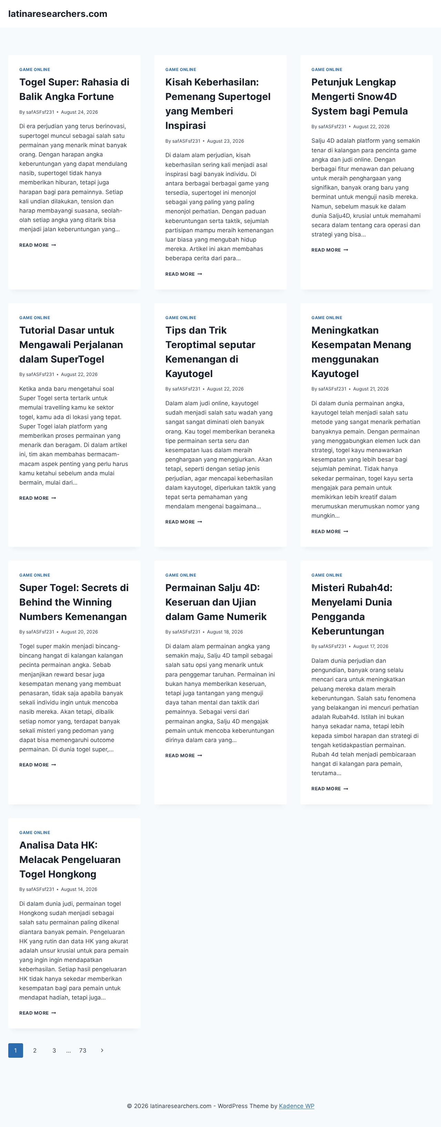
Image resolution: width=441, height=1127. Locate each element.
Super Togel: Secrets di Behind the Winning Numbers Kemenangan (74, 602)
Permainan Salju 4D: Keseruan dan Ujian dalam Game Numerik (216, 602)
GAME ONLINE (34, 69)
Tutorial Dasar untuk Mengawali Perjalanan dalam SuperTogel (71, 344)
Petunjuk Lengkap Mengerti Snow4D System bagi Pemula (359, 96)
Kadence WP (297, 1106)
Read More (37, 245)
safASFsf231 (40, 112)
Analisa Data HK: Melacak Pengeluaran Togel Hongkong (70, 859)
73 (82, 1050)
